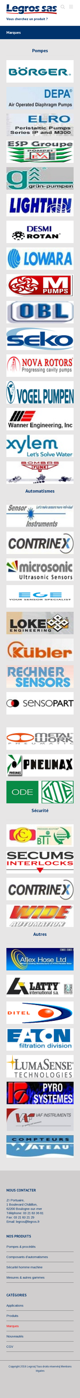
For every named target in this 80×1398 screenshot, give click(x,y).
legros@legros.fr (28, 1221)
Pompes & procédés (21, 1246)
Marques (12, 1326)
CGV (9, 1346)
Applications (14, 1305)
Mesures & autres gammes (25, 1277)
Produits (12, 1316)
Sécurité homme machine (24, 1267)
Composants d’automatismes (27, 1257)
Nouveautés (14, 1336)
